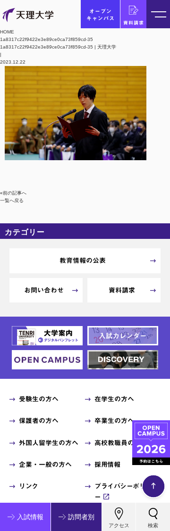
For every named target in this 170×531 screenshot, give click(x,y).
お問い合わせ (44, 290)
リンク (28, 486)
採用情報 (107, 464)
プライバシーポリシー (123, 491)
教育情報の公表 (83, 260)
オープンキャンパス (100, 14)
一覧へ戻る (12, 200)
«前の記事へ (13, 193)
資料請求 (133, 22)
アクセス (119, 525)
